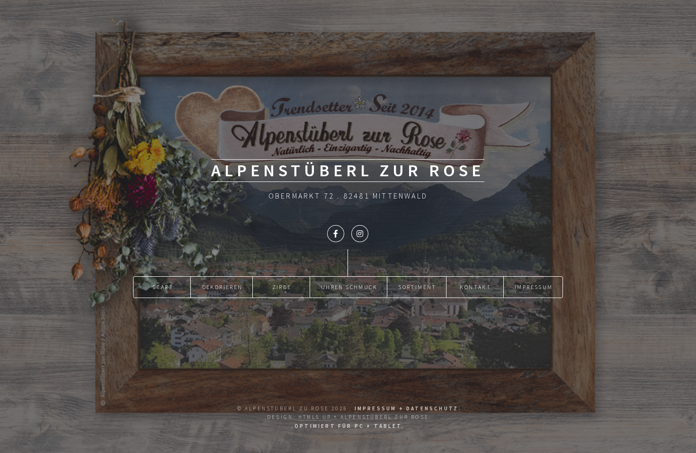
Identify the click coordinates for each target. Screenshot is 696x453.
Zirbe (282, 286)
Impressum (534, 286)
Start (162, 286)
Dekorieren (222, 286)
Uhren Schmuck (349, 286)
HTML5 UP (315, 417)
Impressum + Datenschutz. (408, 408)
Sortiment (417, 286)
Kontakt (475, 286)
